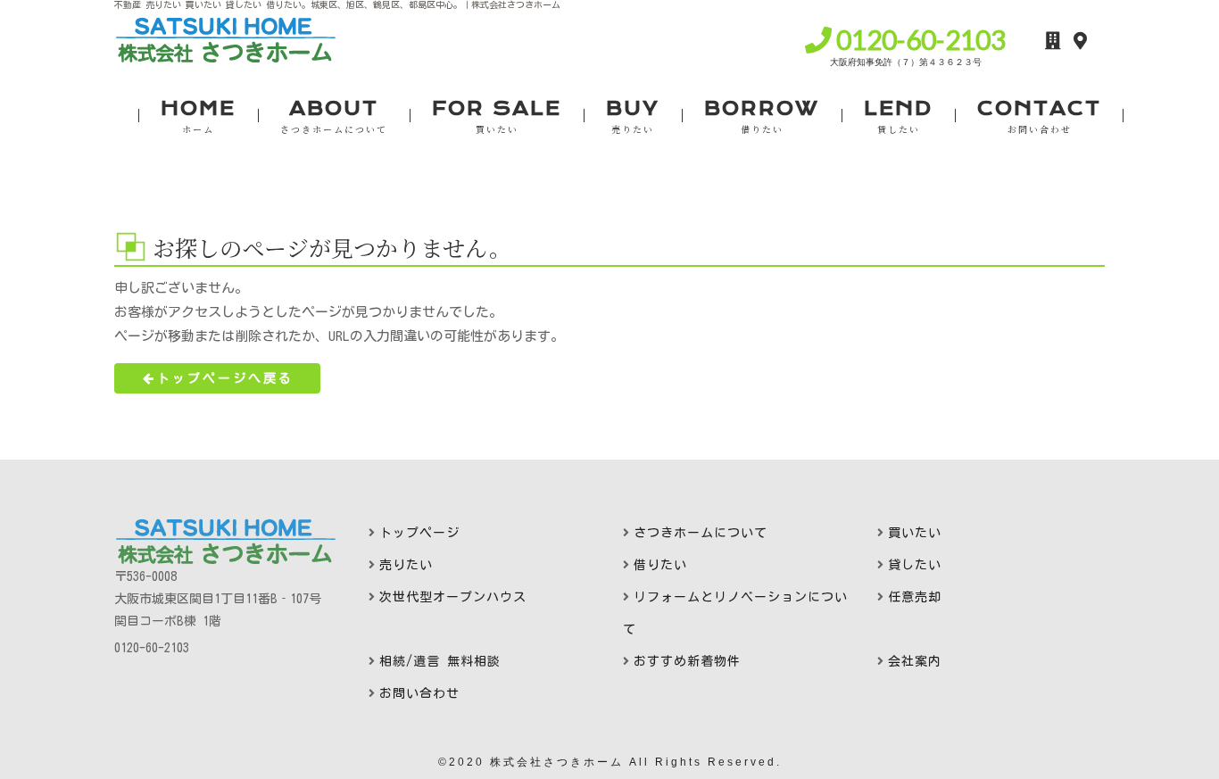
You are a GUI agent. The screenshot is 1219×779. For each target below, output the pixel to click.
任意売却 (914, 597)
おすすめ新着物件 (687, 661)
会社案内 (914, 661)
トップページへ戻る (225, 378)
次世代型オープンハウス (453, 597)
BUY (632, 116)
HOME (198, 116)
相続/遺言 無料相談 (440, 661)
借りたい (660, 565)
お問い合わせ (419, 693)
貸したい (914, 565)
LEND (898, 116)
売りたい (406, 565)
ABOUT (333, 116)
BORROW (761, 116)
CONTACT (1039, 116)
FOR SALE (496, 116)
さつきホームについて (700, 532)
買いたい (914, 532)
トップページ (419, 532)
